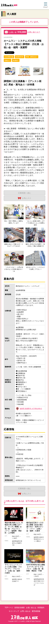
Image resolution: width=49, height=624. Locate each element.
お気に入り (26, 198)
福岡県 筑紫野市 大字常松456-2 (31, 408)
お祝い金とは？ (33, 32)
